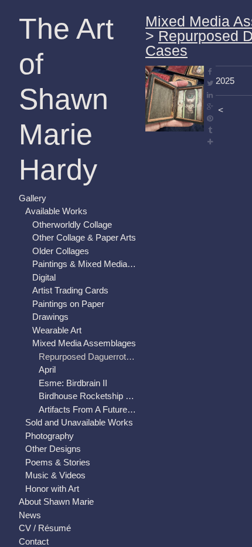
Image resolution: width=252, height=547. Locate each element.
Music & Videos (55, 475)
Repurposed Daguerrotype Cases (87, 357)
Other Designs (53, 449)
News (30, 515)
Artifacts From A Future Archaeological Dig (87, 409)
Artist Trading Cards (70, 290)
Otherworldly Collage (72, 224)
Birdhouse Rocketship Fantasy (87, 396)
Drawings (50, 317)
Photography (49, 436)
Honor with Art (52, 489)
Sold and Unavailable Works (79, 422)
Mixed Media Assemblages (84, 343)
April (47, 369)
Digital (44, 277)
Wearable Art (56, 330)
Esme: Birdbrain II (73, 383)
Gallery (32, 198)
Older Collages (60, 251)
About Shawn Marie (56, 502)
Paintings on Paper (68, 304)
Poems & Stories (57, 462)
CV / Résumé (45, 528)
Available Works (56, 211)
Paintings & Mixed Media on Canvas (84, 264)
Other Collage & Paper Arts (84, 237)
